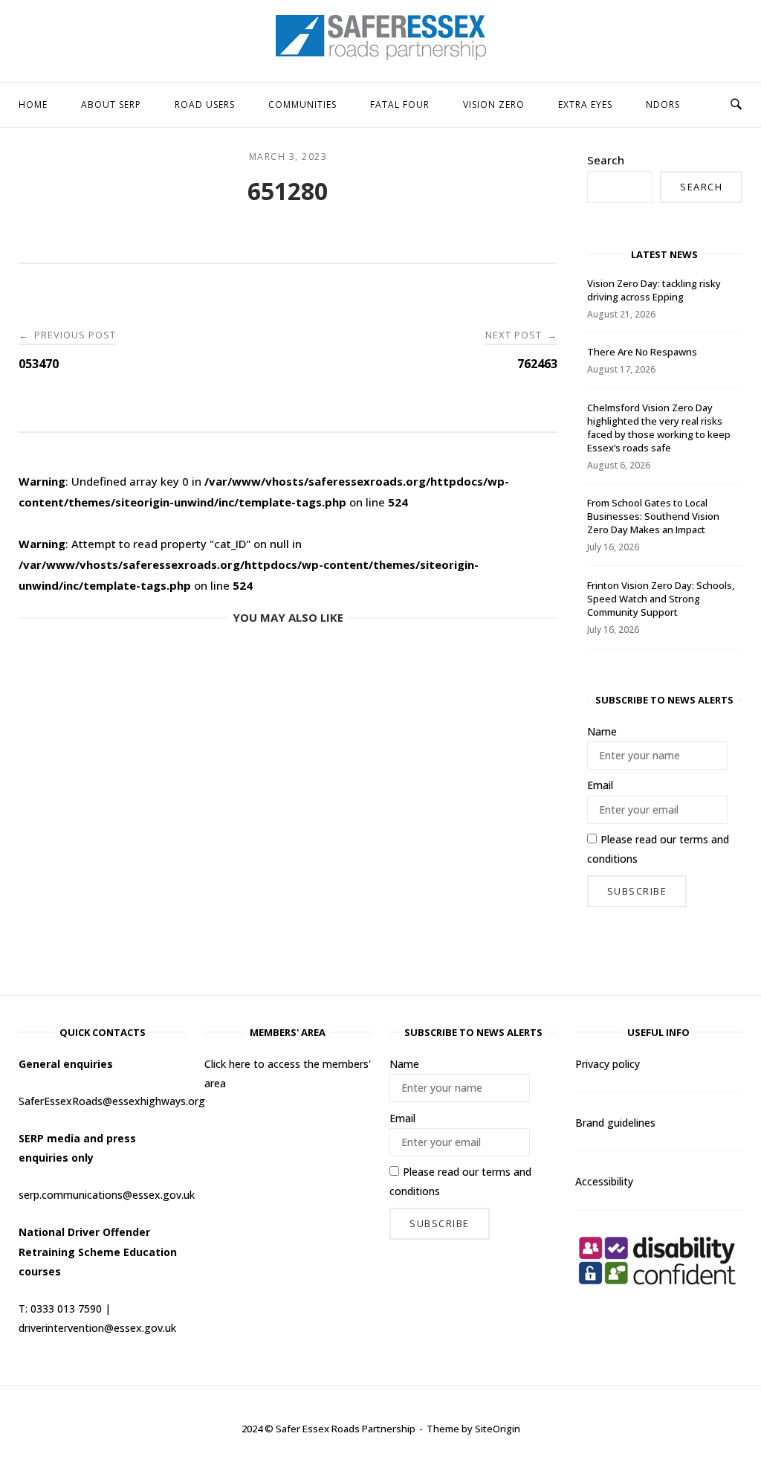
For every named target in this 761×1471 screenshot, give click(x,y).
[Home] (381, 55)
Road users (205, 104)
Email (600, 785)
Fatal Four (400, 104)
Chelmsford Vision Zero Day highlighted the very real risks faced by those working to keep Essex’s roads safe (659, 427)
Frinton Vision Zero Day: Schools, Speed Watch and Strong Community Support (660, 599)
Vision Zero (494, 104)
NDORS (663, 104)
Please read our (658, 849)
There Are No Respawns (642, 351)
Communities (302, 104)
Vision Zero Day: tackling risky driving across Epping (654, 290)
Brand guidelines (615, 1123)
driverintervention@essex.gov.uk (97, 1328)
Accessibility (604, 1181)
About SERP (111, 104)
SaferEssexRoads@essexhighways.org (112, 1101)
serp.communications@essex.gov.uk (107, 1195)
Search (605, 159)
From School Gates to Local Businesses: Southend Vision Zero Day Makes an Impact (653, 516)
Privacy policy (607, 1064)
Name (602, 731)
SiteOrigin (497, 1428)
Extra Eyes (585, 104)
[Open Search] (736, 105)
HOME (33, 104)
